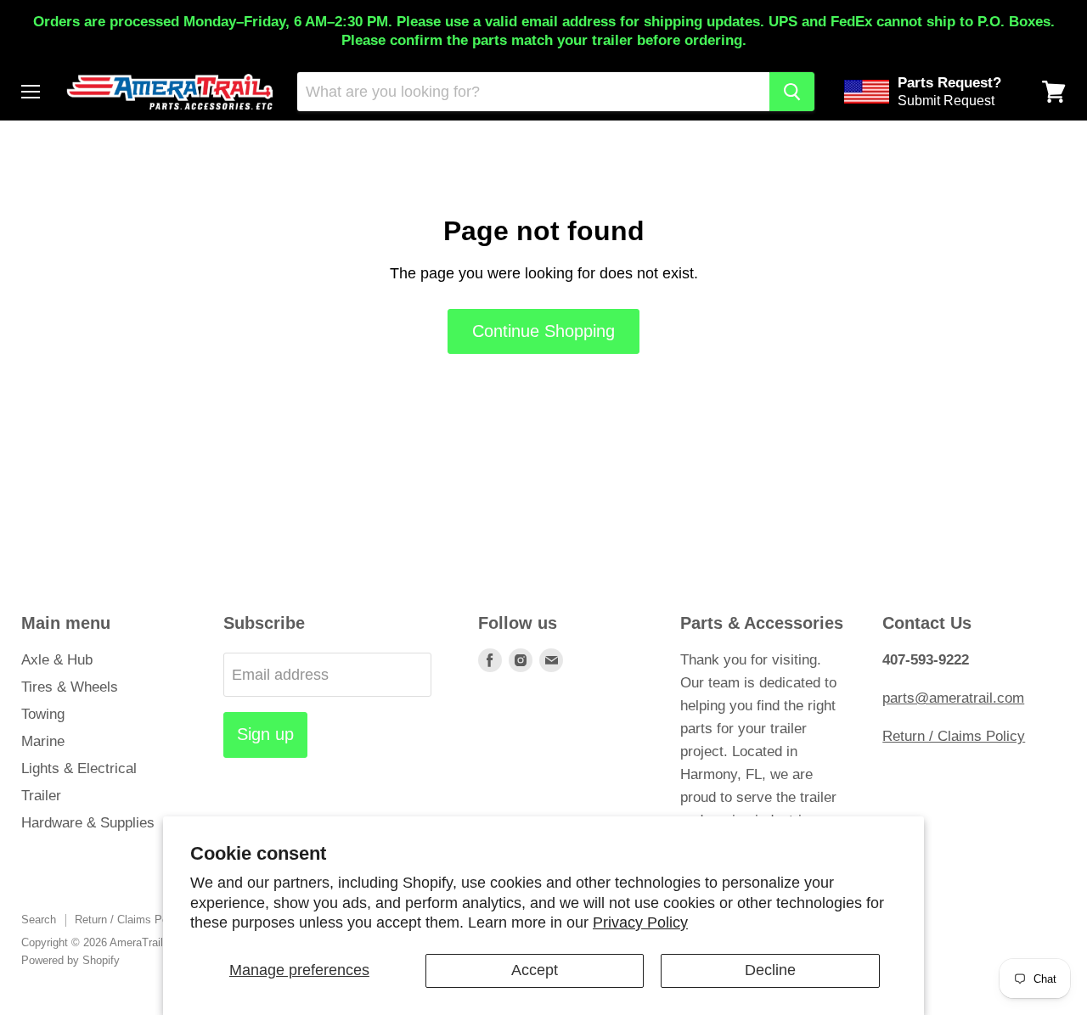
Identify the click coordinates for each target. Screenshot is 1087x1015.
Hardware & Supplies (88, 823)
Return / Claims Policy (953, 736)
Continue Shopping (543, 331)
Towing (43, 714)
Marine (43, 741)
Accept (534, 970)
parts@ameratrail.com (953, 698)
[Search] (791, 91)
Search (38, 919)
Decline (770, 970)
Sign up (265, 734)
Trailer (41, 796)
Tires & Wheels (69, 687)
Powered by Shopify (70, 960)
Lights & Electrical (79, 768)
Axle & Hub (57, 660)
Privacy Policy (640, 922)
